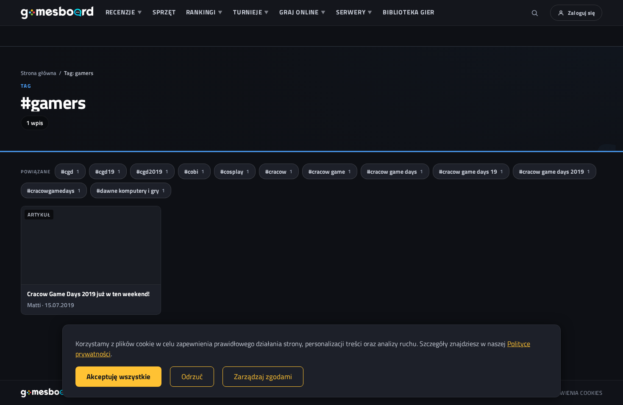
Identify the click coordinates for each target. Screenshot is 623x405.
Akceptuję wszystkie (118, 376)
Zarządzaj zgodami (263, 376)
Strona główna (38, 73)
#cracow (278, 171)
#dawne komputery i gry (131, 190)
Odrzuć (192, 376)
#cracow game (330, 171)
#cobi (194, 171)
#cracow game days (395, 171)
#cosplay (234, 171)
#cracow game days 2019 (554, 171)
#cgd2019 (152, 171)
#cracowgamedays (54, 190)
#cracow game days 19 (471, 171)
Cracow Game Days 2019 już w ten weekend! (88, 294)
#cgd (70, 171)
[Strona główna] (57, 12)
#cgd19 (107, 171)
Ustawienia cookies (574, 393)
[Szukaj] (534, 12)
